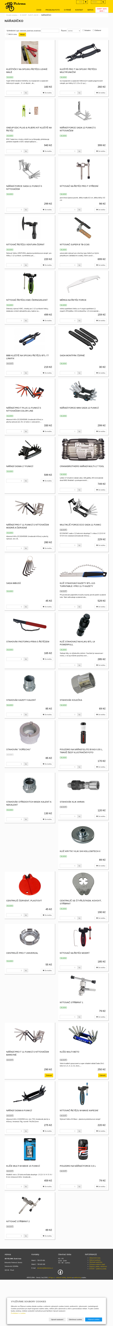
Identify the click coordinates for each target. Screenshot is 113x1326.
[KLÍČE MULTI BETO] (83, 1035)
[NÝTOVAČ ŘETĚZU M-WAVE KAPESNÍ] (83, 1094)
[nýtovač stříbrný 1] (83, 986)
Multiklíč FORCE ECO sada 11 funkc (80, 525)
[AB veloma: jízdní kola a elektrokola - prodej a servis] (15, 7)
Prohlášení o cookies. (18, 1313)
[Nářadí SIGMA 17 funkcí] (29, 449)
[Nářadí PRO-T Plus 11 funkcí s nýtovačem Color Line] (29, 391)
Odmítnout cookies (75, 1319)
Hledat (22, 34)
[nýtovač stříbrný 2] (29, 1205)
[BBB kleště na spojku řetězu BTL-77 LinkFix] (29, 339)
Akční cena (12, 34)
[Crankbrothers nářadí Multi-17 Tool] (83, 449)
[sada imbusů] (29, 566)
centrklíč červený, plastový (24, 900)
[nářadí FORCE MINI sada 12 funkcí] (83, 391)
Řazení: (64, 31)
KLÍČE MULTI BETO (69, 1052)
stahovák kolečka (71, 700)
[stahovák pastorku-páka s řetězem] (29, 625)
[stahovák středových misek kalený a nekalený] (29, 785)
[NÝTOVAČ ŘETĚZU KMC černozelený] (29, 283)
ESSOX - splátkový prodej (97, 1269)
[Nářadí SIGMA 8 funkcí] (29, 1094)
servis (90, 10)
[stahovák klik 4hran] (83, 785)
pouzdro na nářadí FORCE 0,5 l (78, 1166)
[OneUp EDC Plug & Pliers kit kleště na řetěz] (29, 111)
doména (69, 1277)
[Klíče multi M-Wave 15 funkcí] (29, 1149)
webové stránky (61, 1277)
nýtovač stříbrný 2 (18, 1221)
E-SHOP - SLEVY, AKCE (102, 10)
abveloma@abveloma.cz (45, 1268)
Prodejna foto (53, 10)
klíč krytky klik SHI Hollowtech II (80, 851)
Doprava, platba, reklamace (98, 1266)
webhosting (77, 1277)
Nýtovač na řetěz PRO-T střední (79, 186)
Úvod (38, 10)
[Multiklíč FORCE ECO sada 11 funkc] (83, 508)
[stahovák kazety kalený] (29, 683)
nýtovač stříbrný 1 (71, 1002)
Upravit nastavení (57, 1319)
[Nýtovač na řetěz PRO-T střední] (83, 169)
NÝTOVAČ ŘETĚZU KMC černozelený (27, 300)
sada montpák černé (72, 355)
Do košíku (48, 93)
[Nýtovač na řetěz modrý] (83, 936)
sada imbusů (13, 583)
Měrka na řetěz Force (73, 300)
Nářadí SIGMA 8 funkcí (19, 1110)
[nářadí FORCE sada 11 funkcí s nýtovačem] (29, 169)
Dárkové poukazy (95, 1260)
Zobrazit (49, 1075)
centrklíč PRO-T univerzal (22, 953)
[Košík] (85, 2)
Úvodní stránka (11, 15)
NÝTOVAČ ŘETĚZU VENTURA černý (25, 244)
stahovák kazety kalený (21, 700)
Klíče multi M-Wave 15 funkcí (23, 1166)
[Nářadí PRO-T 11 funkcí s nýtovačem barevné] (29, 1035)
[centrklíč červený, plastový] (29, 884)
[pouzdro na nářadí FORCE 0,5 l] (83, 1149)
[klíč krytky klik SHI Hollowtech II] (83, 834)
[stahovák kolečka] (83, 683)
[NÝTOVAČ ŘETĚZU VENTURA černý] (29, 228)
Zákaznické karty (94, 1258)
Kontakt (79, 10)
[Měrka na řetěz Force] (83, 283)
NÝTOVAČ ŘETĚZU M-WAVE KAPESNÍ (79, 1110)
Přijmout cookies (93, 1319)
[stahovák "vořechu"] (29, 733)
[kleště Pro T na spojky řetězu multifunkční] (83, 52)
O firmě (67, 10)
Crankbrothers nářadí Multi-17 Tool (82, 466)
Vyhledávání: (11, 31)
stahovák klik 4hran (72, 802)
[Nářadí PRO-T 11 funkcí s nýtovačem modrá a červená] (29, 508)
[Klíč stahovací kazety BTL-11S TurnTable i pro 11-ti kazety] (83, 566)
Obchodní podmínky (95, 1262)
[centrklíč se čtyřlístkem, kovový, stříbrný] (83, 884)
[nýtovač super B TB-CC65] (83, 228)
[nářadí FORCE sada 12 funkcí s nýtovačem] (83, 111)
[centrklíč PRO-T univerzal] (29, 936)
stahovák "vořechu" (18, 749)
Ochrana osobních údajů (97, 1264)
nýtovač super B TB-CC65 (74, 244)
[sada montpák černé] (83, 339)
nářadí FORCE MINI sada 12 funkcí (79, 408)
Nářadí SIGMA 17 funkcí (19, 466)
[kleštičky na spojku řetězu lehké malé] (29, 52)
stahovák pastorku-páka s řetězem (27, 641)
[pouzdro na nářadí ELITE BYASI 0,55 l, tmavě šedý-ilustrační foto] (83, 733)
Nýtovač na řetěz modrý (75, 953)
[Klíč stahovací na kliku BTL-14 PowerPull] (83, 625)
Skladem (87, 30)
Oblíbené (98, 30)
